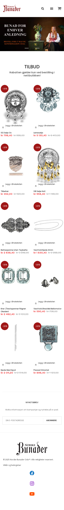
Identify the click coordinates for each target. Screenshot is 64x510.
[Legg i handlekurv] (3, 127)
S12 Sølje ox (6, 132)
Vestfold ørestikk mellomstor (47, 308)
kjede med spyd (8, 370)
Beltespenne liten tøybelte (14, 250)
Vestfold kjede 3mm (43, 250)
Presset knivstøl (41, 370)
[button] (13, 125)
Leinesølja (38, 132)
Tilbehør (5, 191)
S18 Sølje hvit (40, 191)
